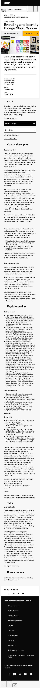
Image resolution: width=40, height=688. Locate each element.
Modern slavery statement (16, 650)
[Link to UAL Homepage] (7, 3)
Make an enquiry (11, 123)
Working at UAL (13, 616)
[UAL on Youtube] (31, 674)
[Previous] (4, 684)
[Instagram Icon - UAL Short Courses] (9, 594)
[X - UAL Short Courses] (18, 594)
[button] (30, 9)
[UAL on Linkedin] (25, 674)
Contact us (11, 630)
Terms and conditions (11, 135)
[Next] (9, 684)
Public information (13, 611)
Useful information (10, 139)
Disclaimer (11, 640)
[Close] (14, 685)
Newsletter (9, 130)
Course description (10, 33)
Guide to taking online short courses (22, 498)
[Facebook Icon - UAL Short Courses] (14, 594)
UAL (5, 15)
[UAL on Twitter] (20, 674)
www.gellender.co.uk (11, 566)
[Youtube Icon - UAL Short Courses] (23, 594)
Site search (4, 9)
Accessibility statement (15, 621)
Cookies (10, 625)
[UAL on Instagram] (9, 674)
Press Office (11, 645)
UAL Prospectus (13, 635)
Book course (28, 33)
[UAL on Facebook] (14, 674)
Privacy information (14, 606)
